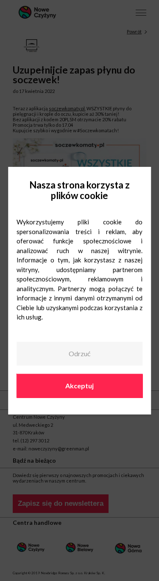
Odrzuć (79, 353)
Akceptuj (79, 386)
